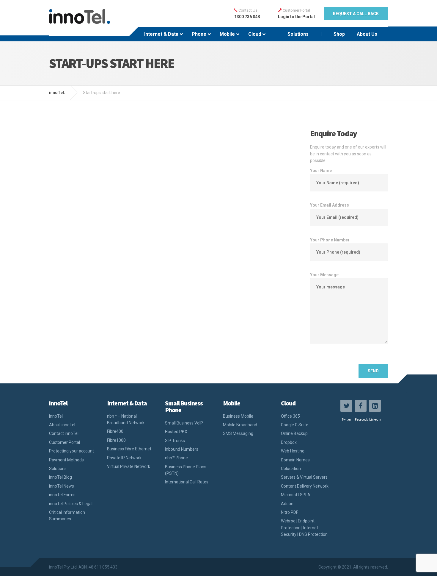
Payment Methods (66, 460)
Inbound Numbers (181, 449)
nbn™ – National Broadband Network (125, 419)
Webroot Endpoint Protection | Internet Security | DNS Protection (304, 528)
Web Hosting (292, 451)
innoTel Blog (60, 477)
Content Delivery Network (304, 486)
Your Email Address (329, 205)
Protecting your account (71, 451)
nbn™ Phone (176, 457)
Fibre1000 (116, 440)
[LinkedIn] (375, 406)
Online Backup (294, 433)
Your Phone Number (330, 240)
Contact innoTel (63, 433)
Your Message (324, 274)
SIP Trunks (175, 440)
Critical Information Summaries (67, 515)
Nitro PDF (289, 512)
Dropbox (289, 442)
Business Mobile (238, 416)
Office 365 (290, 416)
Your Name (321, 170)
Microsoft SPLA (295, 494)
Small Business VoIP (184, 423)
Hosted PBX (176, 431)
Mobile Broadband (240, 424)
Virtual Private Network (128, 466)
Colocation (291, 468)
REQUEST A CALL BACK (356, 13)
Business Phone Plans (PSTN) (185, 470)
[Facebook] (361, 406)
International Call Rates (186, 482)
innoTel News (61, 486)
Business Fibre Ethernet (129, 449)
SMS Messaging (238, 433)
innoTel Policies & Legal (70, 503)
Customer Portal (64, 442)
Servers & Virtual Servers (304, 477)
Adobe (287, 503)
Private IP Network (124, 457)
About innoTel (62, 424)
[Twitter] (346, 406)
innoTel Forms (62, 494)
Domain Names (295, 460)
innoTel (56, 416)
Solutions (58, 468)
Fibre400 (115, 431)
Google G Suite (294, 424)
